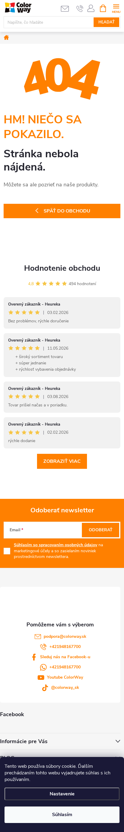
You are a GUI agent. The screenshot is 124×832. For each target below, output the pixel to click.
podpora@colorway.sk (65, 636)
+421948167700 (65, 647)
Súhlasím (62, 814)
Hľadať (106, 22)
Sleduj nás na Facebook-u (65, 657)
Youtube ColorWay (65, 677)
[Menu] (116, 8)
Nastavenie (62, 794)
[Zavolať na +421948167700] (80, 8)
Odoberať (101, 530)
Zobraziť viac (62, 461)
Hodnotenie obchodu (62, 268)
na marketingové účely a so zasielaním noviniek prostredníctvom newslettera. (58, 550)
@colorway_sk (65, 687)
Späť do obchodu (67, 211)
